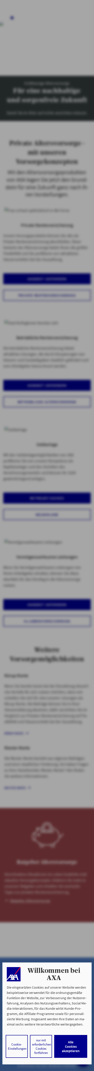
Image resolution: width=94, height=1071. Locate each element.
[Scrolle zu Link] (14, 974)
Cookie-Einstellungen (17, 1046)
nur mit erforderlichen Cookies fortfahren (41, 1046)
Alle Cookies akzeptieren (71, 1046)
